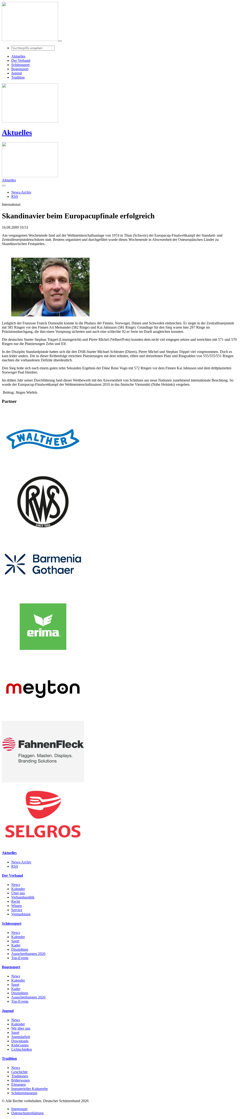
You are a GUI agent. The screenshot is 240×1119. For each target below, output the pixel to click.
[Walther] (43, 469)
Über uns (18, 893)
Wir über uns (20, 1028)
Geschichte (19, 1072)
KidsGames (20, 1045)
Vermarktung (20, 914)
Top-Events (19, 958)
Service (16, 910)
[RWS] (43, 531)
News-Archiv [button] (21, 192)
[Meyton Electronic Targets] (43, 719)
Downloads (19, 1041)
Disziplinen (19, 949)
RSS (14, 866)
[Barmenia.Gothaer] (43, 594)
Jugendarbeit (20, 1037)
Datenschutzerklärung (27, 1113)
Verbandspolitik (22, 897)
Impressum (19, 1109)
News (15, 885)
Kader (15, 945)
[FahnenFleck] (43, 781)
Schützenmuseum (24, 1093)
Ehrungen (18, 1084)
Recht (15, 901)
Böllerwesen (20, 1080)
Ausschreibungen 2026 (28, 954)
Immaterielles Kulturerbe (29, 1089)
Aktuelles (17, 132)
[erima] (43, 656)
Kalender (18, 889)
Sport (15, 941)
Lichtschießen (21, 1049)
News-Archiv (21, 862)
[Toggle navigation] (60, 41)
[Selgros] (43, 844)
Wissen (16, 906)
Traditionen (19, 1076)
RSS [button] (14, 196)
